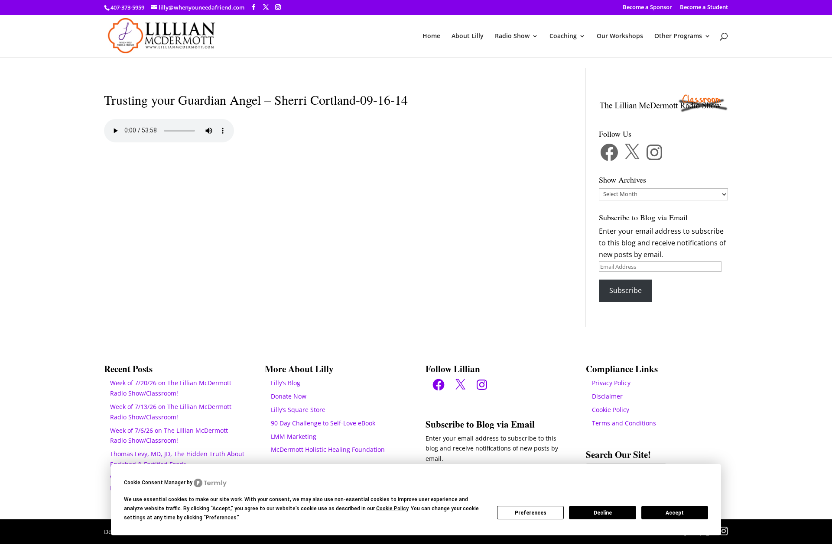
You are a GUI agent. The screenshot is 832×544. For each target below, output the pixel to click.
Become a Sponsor (647, 7)
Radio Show (512, 36)
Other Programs (678, 36)
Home (431, 36)
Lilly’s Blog (285, 383)
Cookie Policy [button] (392, 508)
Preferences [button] (221, 518)
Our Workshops (620, 36)
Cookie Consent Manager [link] (154, 483)
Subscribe (625, 290)
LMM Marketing (293, 436)
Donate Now (288, 396)
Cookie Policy (610, 410)
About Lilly (468, 36)
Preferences (530, 513)
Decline (603, 513)
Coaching (563, 36)
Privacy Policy (611, 383)
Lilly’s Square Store (298, 410)
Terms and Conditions (624, 423)
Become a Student (704, 7)
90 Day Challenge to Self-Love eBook (323, 423)
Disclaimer (607, 396)
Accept (675, 513)
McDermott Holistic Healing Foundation (328, 449)
